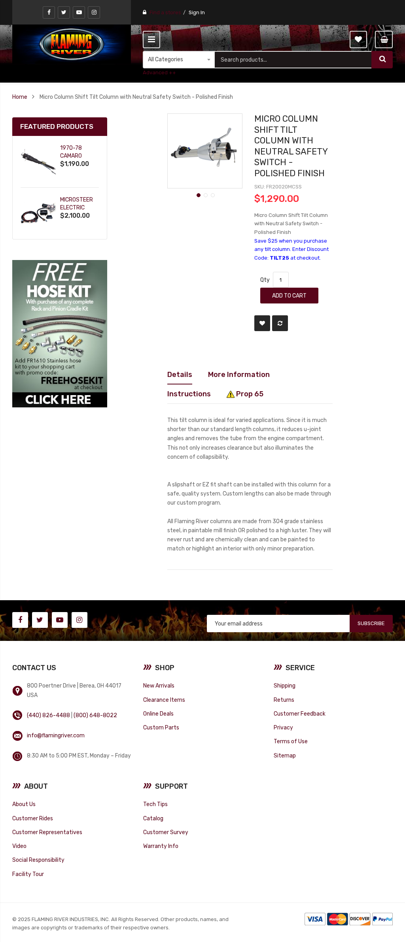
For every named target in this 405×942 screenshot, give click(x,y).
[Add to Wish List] (262, 323)
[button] (197, 194)
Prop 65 (249, 394)
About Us (24, 804)
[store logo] (71, 44)
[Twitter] (64, 12)
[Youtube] (79, 12)
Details (179, 374)
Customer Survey (165, 832)
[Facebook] (49, 12)
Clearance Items (164, 700)
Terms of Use (291, 741)
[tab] (179, 374)
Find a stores (165, 12)
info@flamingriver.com (56, 735)
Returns (284, 700)
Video (19, 846)
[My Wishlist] (358, 39)
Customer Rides (32, 818)
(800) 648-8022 (95, 715)
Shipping (284, 685)
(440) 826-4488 (48, 715)
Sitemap (285, 755)
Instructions (189, 394)
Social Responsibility (38, 860)
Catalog (153, 818)
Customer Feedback (300, 713)
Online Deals (158, 713)
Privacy (283, 727)
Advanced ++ (159, 72)
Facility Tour (28, 874)
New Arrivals (158, 685)
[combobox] (293, 60)
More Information (239, 374)
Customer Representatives (47, 832)
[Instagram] (94, 12)
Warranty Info (160, 846)
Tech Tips (155, 804)
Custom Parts (161, 727)
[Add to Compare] (280, 323)
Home (19, 97)
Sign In (197, 12)
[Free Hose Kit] (59, 333)
